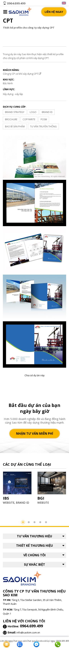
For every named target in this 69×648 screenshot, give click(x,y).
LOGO (33, 112)
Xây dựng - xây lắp (13, 94)
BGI (40, 498)
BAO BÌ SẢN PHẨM (15, 126)
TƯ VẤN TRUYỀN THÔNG (43, 126)
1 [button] (23, 522)
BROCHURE (11, 119)
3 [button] (34, 522)
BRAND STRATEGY (14, 112)
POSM (44, 119)
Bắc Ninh (8, 83)
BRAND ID (47, 112)
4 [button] (40, 522)
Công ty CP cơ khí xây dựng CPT (21, 73)
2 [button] (29, 522)
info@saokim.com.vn (28, 632)
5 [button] (46, 522)
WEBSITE (8, 502)
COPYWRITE (29, 119)
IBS (6, 498)
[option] (17, 489)
